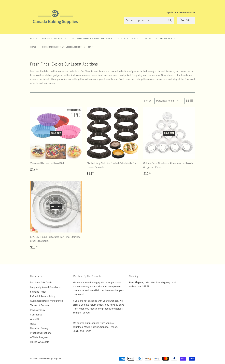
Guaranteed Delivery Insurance (46, 300)
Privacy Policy (37, 310)
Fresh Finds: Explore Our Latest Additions (62, 47)
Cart (188, 20)
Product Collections (41, 332)
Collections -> (127, 38)
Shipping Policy (38, 291)
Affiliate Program (39, 337)
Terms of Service (39, 305)
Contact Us (36, 314)
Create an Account (186, 12)
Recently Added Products (160, 38)
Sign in (169, 12)
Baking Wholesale (39, 341)
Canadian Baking (39, 328)
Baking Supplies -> (53, 38)
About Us (35, 319)
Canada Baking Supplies (49, 358)
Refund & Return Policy (42, 296)
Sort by (147, 100)
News (33, 323)
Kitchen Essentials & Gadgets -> (91, 38)
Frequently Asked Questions (45, 287)
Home (33, 38)
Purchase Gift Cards (41, 282)
